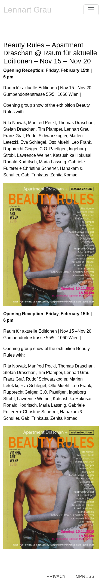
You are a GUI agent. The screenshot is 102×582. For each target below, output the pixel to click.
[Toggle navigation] (91, 9)
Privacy (56, 576)
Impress (84, 576)
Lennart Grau (27, 9)
